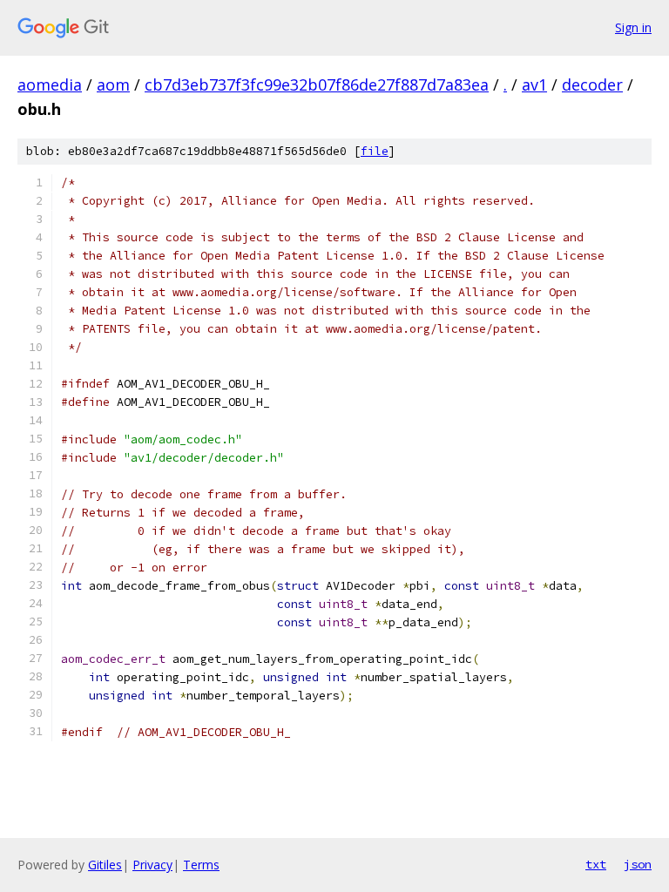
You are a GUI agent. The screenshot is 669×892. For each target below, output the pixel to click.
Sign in (633, 27)
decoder (592, 84)
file (375, 151)
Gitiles (105, 864)
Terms (201, 864)
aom (113, 84)
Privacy (152, 864)
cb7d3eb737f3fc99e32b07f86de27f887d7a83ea (317, 84)
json (638, 864)
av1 (534, 84)
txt (595, 864)
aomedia (49, 84)
